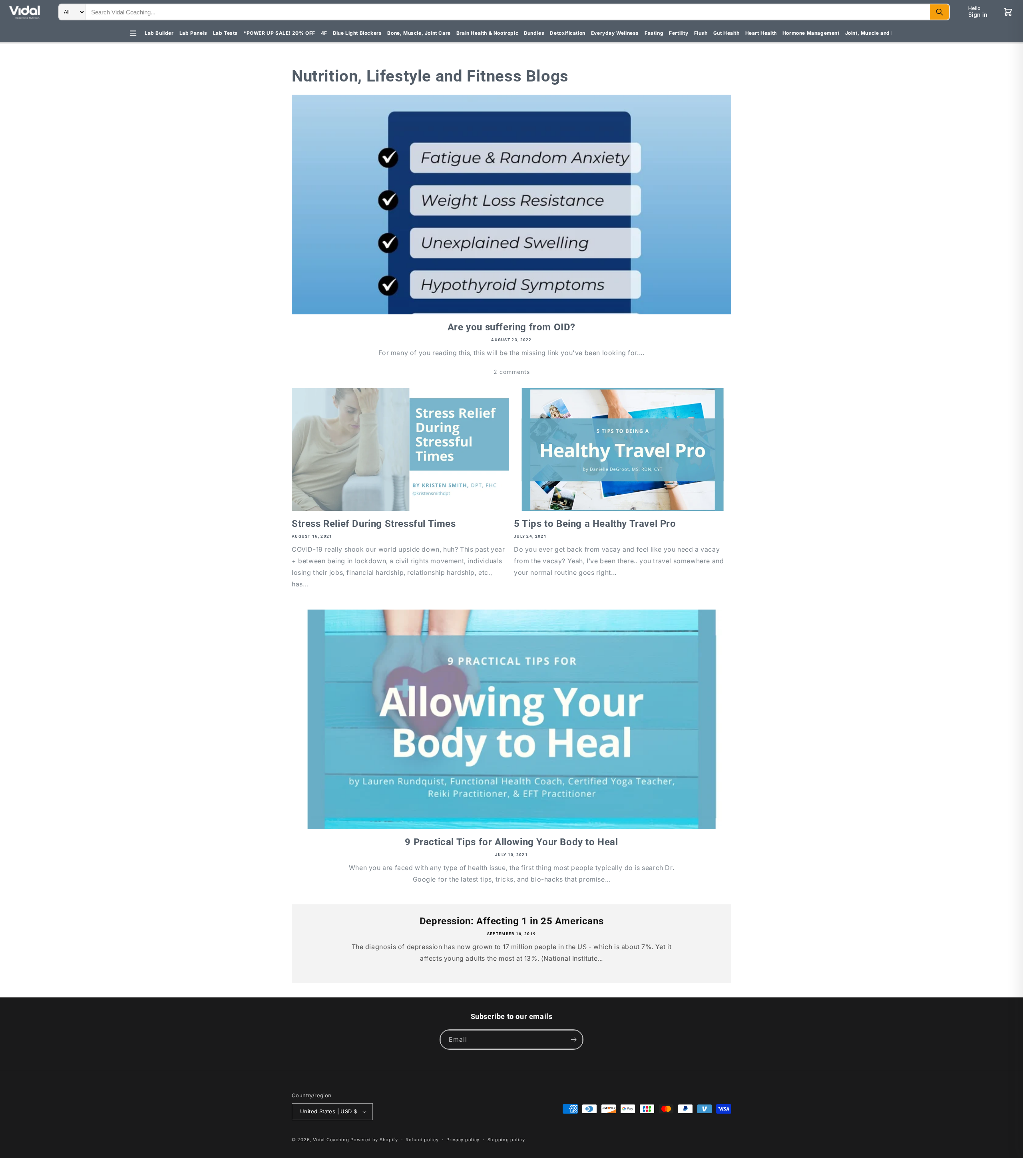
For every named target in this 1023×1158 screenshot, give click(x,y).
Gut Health (726, 33)
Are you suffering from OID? (511, 327)
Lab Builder (159, 33)
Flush (701, 33)
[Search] (939, 12)
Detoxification (567, 33)
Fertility (678, 33)
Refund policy (422, 1139)
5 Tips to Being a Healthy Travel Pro (595, 523)
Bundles (534, 33)
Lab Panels (193, 33)
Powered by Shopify (374, 1139)
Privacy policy (463, 1139)
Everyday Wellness (615, 33)
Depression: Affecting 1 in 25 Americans (511, 921)
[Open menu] (133, 33)
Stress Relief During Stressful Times (374, 523)
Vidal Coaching (331, 1139)
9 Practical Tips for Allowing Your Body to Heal (511, 842)
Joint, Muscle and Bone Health (883, 33)
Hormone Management (811, 33)
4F (324, 33)
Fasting (654, 33)
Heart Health (761, 33)
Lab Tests (225, 33)
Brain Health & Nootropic (487, 33)
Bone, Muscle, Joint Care (418, 33)
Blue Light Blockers (357, 33)
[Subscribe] (573, 1039)
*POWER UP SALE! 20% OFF (279, 33)
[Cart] (1008, 12)
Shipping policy (506, 1139)
